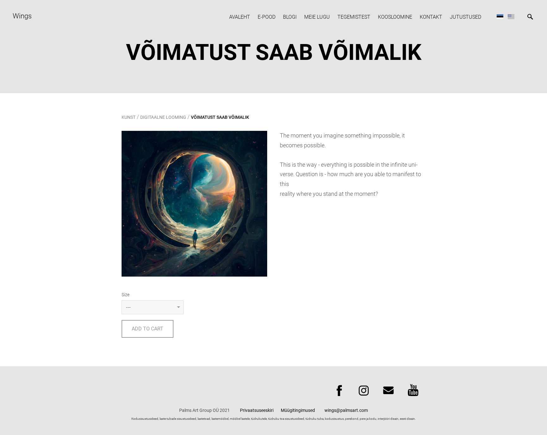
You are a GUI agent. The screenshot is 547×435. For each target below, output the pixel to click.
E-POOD (266, 17)
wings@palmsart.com (346, 410)
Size (125, 294)
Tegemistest (353, 17)
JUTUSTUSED (465, 17)
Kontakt (431, 17)
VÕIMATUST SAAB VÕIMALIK (220, 117)
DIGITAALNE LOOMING (163, 117)
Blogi (290, 17)
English (511, 16)
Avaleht (239, 17)
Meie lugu (317, 17)
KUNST (128, 117)
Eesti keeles (500, 16)
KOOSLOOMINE (395, 17)
